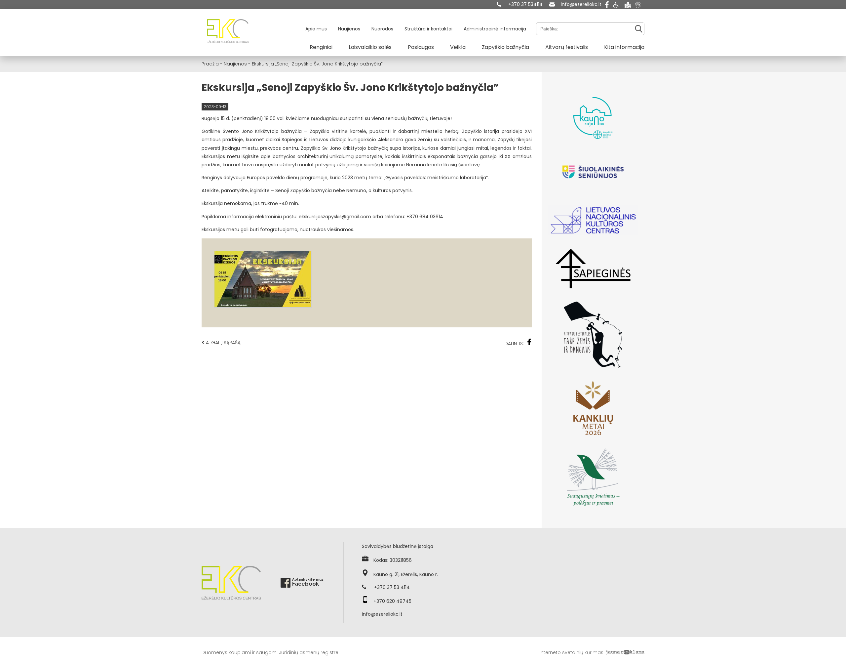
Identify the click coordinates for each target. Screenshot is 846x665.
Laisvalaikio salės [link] (370, 47)
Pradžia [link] (210, 64)
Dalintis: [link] (514, 343)
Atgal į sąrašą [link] (221, 342)
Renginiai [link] (321, 47)
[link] (520, 4)
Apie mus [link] (316, 28)
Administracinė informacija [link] (495, 28)
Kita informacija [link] (624, 47)
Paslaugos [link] (421, 47)
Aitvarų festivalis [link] (566, 47)
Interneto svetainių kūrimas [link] (571, 652)
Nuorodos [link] (382, 28)
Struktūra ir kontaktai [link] (428, 28)
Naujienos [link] (349, 28)
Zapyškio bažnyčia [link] (505, 47)
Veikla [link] (458, 47)
